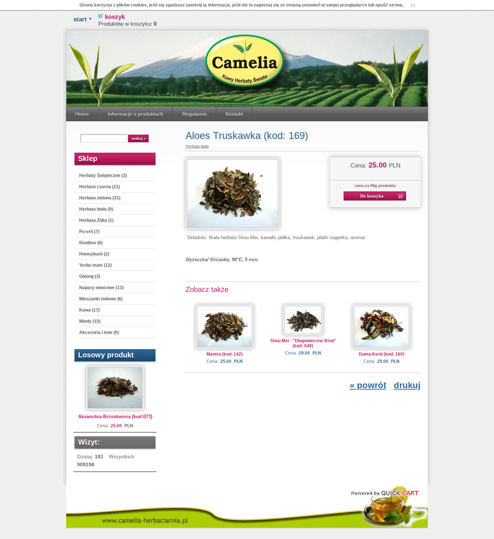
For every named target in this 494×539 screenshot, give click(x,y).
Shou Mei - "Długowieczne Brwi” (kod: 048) (303, 343)
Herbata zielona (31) (99, 197)
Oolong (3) (89, 276)
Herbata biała (197, 146)
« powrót (368, 385)
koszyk (115, 16)
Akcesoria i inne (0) (99, 332)
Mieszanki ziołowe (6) (101, 298)
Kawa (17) (89, 310)
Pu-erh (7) (89, 231)
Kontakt (234, 114)
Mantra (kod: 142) (224, 354)
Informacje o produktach (135, 114)
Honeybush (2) (94, 253)
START (80, 19)
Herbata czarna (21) (99, 186)
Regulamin (194, 114)
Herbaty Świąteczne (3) (103, 175)
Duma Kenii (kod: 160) (381, 354)
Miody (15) (90, 321)
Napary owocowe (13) (101, 287)
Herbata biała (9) (96, 209)
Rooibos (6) (91, 242)
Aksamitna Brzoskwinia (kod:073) (115, 416)
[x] (413, 5)
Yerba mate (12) (95, 265)
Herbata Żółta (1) (96, 220)
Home (82, 114)
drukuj (407, 385)
